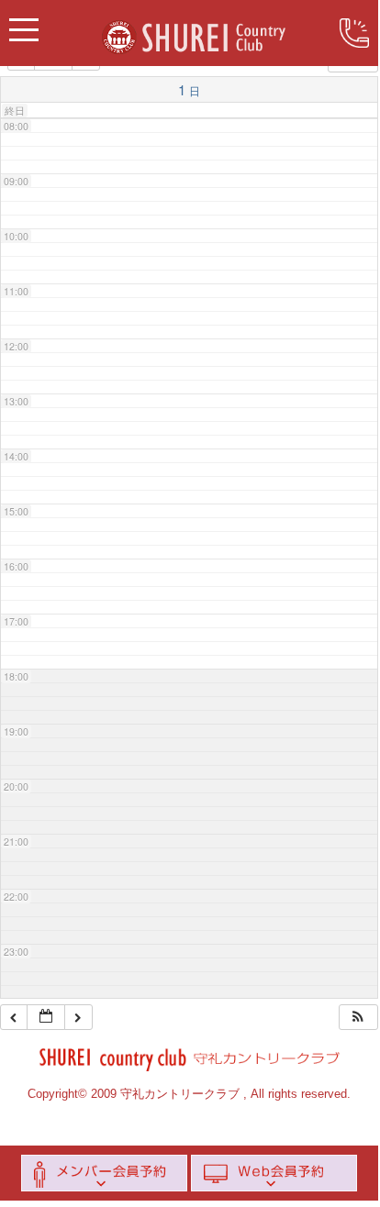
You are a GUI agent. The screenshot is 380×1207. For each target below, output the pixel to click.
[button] (358, 1017)
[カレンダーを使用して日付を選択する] (46, 1017)
